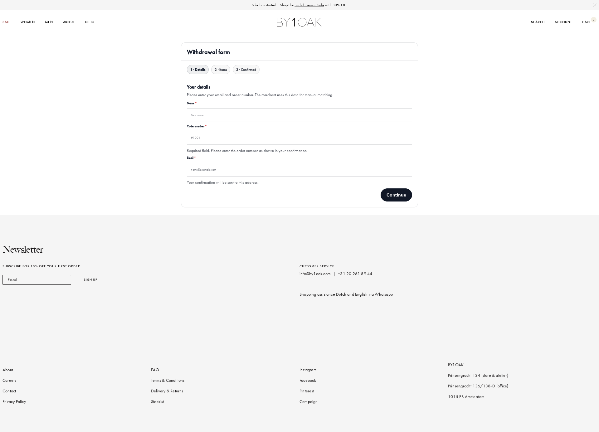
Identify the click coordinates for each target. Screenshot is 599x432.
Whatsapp (384, 294)
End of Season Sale (309, 4)
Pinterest (307, 391)
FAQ (155, 369)
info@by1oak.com (315, 273)
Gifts (90, 22)
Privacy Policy (14, 401)
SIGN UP (90, 280)
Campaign (309, 401)
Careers (9, 380)
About (69, 22)
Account (563, 22)
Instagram (308, 369)
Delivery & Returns (167, 391)
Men (49, 22)
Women (28, 22)
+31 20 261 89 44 (355, 273)
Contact (9, 391)
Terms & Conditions (168, 380)
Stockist (157, 401)
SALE (6, 22)
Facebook (308, 380)
